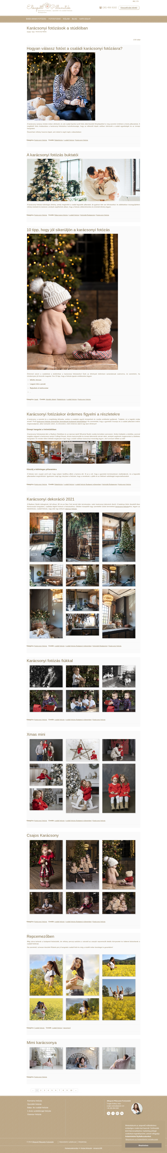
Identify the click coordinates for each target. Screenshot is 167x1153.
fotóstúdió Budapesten (87, 215)
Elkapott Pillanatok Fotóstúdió (43, 1142)
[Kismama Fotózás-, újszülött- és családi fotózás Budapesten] (54, 8)
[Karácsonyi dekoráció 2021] (46, 537)
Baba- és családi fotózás (37, 1108)
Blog (74, 19)
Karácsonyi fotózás (40, 140)
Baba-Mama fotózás (36, 19)
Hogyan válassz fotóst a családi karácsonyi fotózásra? (74, 48)
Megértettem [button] (143, 1145)
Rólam (66, 19)
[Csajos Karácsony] (46, 864)
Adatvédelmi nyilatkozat (67, 1142)
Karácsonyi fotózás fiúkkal (50, 661)
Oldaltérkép (82, 1142)
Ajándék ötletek (51, 399)
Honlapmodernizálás (71, 1148)
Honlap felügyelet (86, 1148)
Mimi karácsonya (42, 1042)
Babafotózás (59, 140)
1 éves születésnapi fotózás (39, 1111)
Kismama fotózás (34, 1101)
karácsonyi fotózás (122, 506)
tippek (36, 399)
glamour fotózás (71, 509)
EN (137, 1)
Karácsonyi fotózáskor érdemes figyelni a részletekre (73, 414)
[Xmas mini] (46, 750)
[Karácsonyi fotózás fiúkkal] (46, 676)
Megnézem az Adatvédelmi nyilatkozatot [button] (142, 1139)
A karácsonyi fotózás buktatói (52, 155)
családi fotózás (69, 140)
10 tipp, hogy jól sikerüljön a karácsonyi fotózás (68, 230)
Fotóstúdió (55, 19)
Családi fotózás (39, 1028)
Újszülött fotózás (34, 1104)
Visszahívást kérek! (128, 7)
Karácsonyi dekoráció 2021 (50, 499)
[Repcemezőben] (46, 975)
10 (71, 1090)
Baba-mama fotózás (61, 215)
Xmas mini (36, 734)
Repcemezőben (40, 936)
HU (134, 1)
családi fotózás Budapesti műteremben (88, 484)
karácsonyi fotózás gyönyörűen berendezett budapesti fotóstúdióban (61, 421)
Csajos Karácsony (43, 835)
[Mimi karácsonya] (46, 1058)
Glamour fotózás (34, 1114)
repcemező (67, 1028)
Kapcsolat (85, 19)
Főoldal (29, 31)
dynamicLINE (97, 1148)
